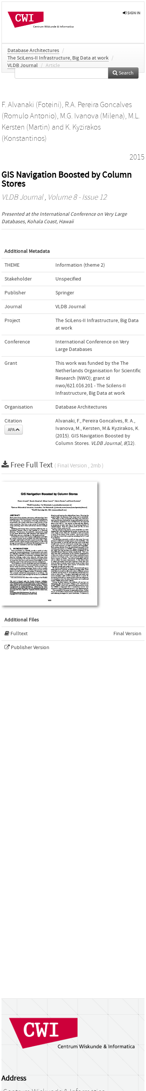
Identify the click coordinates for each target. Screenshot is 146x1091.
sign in (133, 12)
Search (126, 73)
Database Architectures (33, 51)
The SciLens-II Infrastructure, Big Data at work (58, 58)
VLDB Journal (22, 66)
